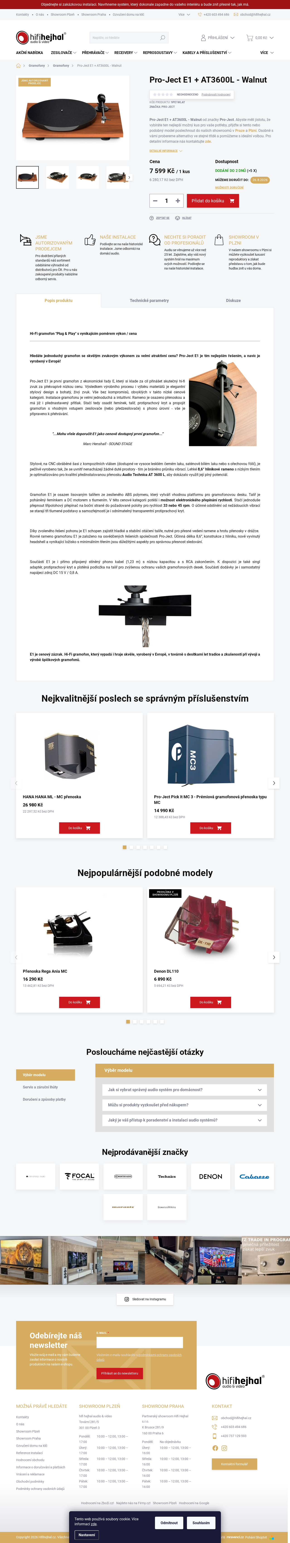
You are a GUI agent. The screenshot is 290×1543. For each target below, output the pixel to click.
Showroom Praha (93, 14)
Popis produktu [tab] (58, 300)
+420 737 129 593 (233, 1436)
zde (94, 1524)
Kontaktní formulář (234, 1464)
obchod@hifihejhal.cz (236, 1418)
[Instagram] (224, 1447)
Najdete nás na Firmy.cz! (133, 1503)
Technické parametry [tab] (149, 300)
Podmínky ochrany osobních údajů (40, 1489)
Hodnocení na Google (194, 1503)
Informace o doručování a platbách (40, 1467)
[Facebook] (215, 1447)
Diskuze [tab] (233, 300)
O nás (40, 14)
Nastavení (87, 1535)
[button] (124, 847)
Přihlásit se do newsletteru (119, 1373)
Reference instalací (29, 1453)
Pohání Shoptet (256, 1537)
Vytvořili (219, 1537)
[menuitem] (31, 53)
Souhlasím (201, 1523)
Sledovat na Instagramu (149, 1299)
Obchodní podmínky (30, 1481)
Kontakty (22, 14)
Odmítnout (169, 1523)
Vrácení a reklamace (30, 1474)
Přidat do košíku (208, 200)
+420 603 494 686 (233, 1427)
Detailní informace (164, 150)
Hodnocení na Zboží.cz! (97, 1503)
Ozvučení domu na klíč (128, 14)
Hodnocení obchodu (30, 1460)
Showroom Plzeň (63, 14)
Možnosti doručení (229, 187)
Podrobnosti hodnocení (216, 94)
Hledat (162, 37)
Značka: (162, 106)
